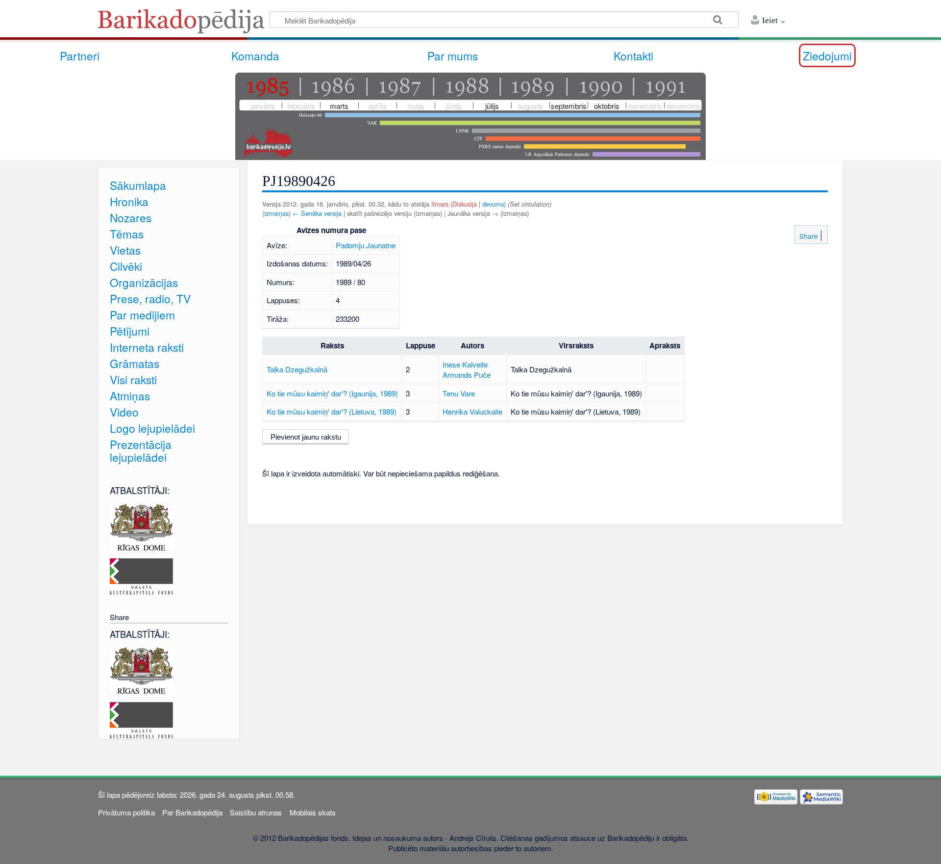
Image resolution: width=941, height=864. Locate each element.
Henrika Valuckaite (472, 411)
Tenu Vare (459, 393)
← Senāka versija (317, 213)
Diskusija (464, 204)
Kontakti (633, 55)
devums (493, 204)
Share (807, 236)
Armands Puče (467, 374)
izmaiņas (276, 213)
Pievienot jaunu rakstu (306, 437)
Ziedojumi (827, 55)
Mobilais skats (313, 812)
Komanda (255, 55)
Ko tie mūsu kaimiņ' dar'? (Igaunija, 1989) (332, 393)
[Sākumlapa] (184, 24)
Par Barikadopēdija (192, 812)
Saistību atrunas (256, 812)
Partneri (79, 55)
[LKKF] (141, 575)
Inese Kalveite (465, 364)
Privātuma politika (126, 812)
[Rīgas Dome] (141, 526)
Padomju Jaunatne (366, 245)
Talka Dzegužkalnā (297, 369)
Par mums (452, 55)
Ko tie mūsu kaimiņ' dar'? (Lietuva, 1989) (331, 411)
